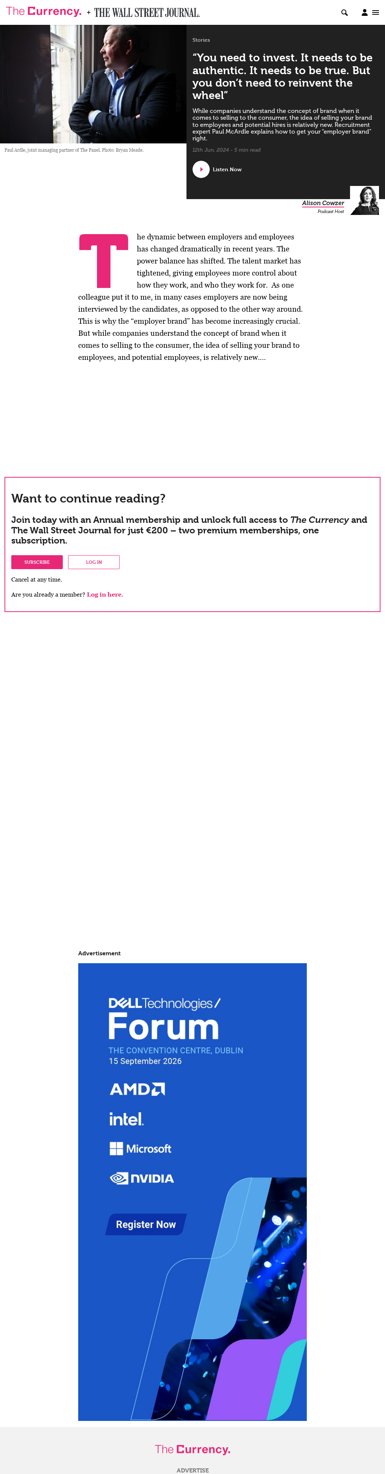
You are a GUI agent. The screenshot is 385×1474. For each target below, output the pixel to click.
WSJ (100, 10)
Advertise (193, 1470)
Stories (201, 40)
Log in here (104, 594)
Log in (94, 562)
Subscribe (37, 562)
